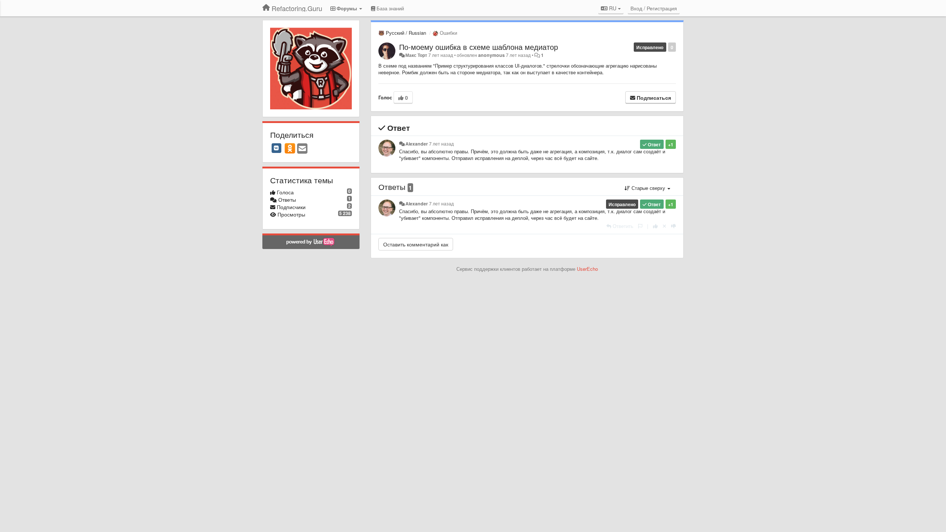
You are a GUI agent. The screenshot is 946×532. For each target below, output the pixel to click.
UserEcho (587, 268)
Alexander (416, 143)
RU (613, 8)
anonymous (491, 55)
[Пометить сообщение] (640, 225)
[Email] (302, 149)
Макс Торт (416, 55)
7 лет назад (441, 143)
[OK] (290, 148)
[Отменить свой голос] (664, 225)
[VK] (276, 148)
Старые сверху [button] (648, 187)
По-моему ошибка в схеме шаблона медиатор (478, 46)
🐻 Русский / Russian (402, 32)
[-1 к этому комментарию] (673, 225)
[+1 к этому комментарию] (655, 225)
